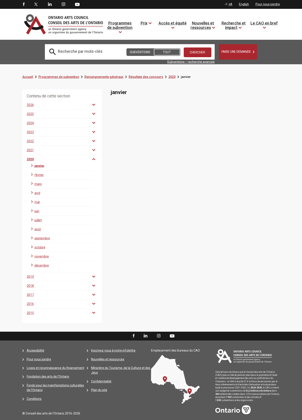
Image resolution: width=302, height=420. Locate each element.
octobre (39, 247)
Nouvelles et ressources (202, 25)
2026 (30, 105)
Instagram (63, 4)
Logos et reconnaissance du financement (55, 368)
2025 (30, 114)
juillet (38, 220)
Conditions (34, 399)
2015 (30, 313)
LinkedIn (50, 4)
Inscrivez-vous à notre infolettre (113, 350)
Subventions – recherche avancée (191, 62)
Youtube (77, 4)
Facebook (23, 4)
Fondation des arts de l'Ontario (48, 376)
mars (38, 184)
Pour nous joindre (268, 4)
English (244, 4)
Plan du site (99, 390)
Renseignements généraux (103, 77)
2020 (172, 77)
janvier (39, 166)
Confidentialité (101, 381)
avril (37, 193)
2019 (30, 276)
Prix (144, 23)
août (37, 229)
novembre (41, 256)
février (39, 175)
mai (37, 202)
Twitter (36, 4)
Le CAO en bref (264, 23)
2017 (30, 295)
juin (36, 211)
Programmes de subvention (119, 25)
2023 (30, 132)
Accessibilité (35, 350)
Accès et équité (173, 23)
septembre (42, 238)
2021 (30, 150)
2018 (30, 286)
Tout (167, 52)
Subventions (140, 52)
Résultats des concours (146, 77)
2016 (30, 304)
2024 (30, 123)
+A (230, 4)
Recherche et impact (234, 25)
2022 (30, 141)
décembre (41, 265)
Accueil (27, 77)
